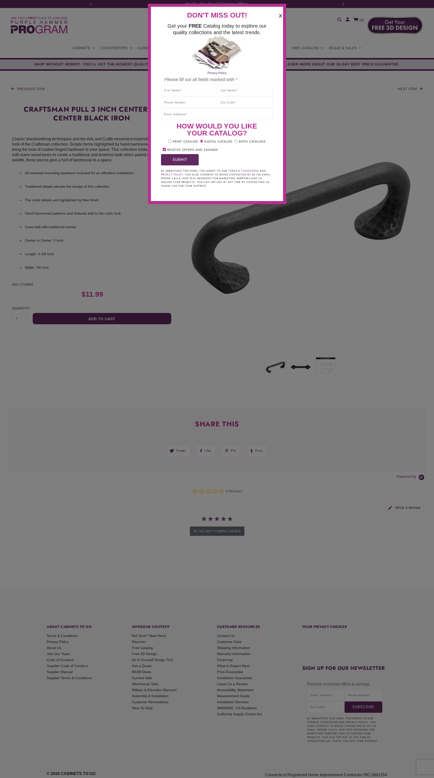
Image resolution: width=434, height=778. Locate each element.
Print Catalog (185, 141)
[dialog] (217, 389)
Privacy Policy (217, 73)
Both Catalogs (252, 141)
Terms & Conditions (243, 171)
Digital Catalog (218, 141)
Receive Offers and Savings (192, 150)
